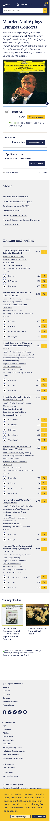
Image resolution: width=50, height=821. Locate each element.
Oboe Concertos (18, 215)
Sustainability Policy (10, 702)
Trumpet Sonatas (11, 224)
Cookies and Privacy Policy (13, 758)
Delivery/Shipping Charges (13, 747)
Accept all (40, 816)
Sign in (5, 726)
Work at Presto (8, 705)
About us (6, 687)
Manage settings (19, 816)
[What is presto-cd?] (9, 112)
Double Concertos (32, 220)
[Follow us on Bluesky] (15, 712)
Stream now (16, 154)
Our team (6, 691)
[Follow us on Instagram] (20, 712)
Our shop (6, 694)
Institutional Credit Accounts (13, 751)
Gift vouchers (8, 737)
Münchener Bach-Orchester (15, 305)
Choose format (34, 142)
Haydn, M (7, 500)
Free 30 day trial (36, 164)
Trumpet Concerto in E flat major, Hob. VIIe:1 (16, 251)
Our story (6, 698)
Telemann (7, 546)
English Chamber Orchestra (14, 363)
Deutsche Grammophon (20, 201)
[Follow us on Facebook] (5, 712)
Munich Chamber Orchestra (15, 259)
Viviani (6, 397)
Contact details (9, 768)
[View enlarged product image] (25, 81)
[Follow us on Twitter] (10, 712)
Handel (6, 292)
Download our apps (10, 776)
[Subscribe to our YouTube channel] (25, 712)
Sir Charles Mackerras (12, 366)
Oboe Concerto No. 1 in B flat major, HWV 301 (17, 448)
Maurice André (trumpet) (13, 256)
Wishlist (6, 733)
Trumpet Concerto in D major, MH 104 (17, 501)
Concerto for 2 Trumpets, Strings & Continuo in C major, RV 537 (18, 346)
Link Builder (7, 744)
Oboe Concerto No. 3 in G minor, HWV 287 (17, 294)
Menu (7, 4)
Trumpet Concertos (12, 220)
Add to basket (37, 117)
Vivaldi (6, 343)
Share (45, 172)
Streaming (7, 729)
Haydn (6, 250)
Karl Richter (7, 307)
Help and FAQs (8, 740)
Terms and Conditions (11, 755)
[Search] (45, 10)
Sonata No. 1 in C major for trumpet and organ (17, 398)
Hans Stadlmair (9, 262)
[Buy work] (44, 252)
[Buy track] (44, 276)
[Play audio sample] (4, 276)
